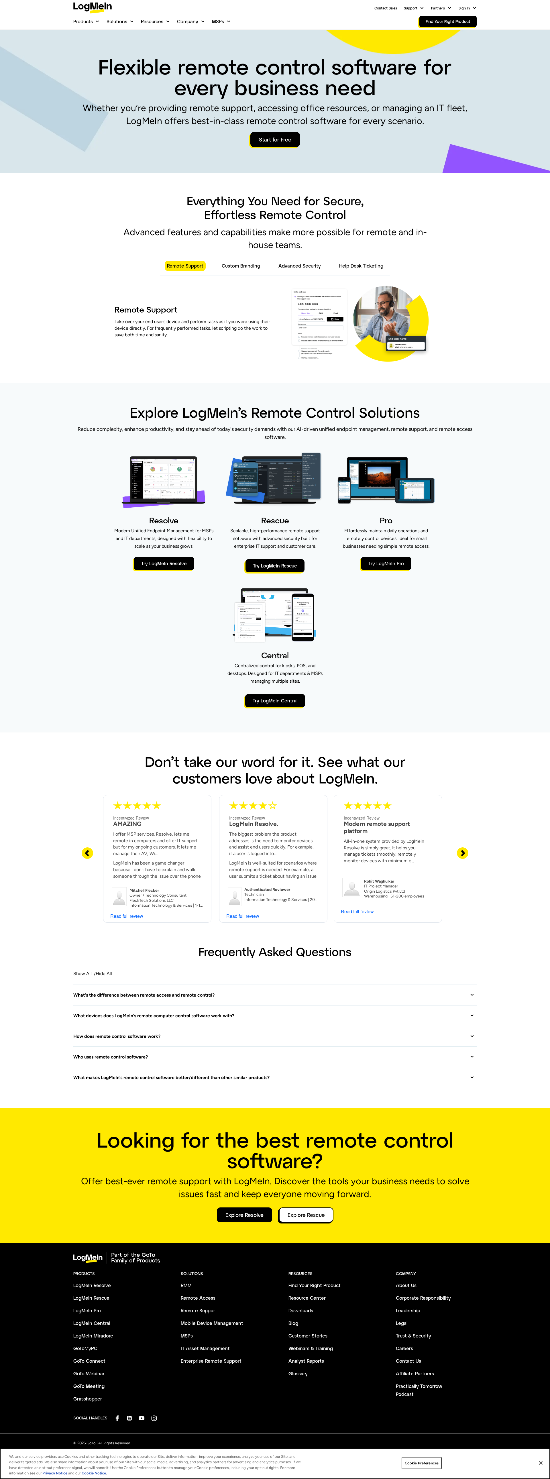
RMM (186, 1285)
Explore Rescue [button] (306, 1215)
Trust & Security (413, 1335)
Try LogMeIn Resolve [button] (164, 563)
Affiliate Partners (415, 1373)
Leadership (408, 1310)
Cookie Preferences (422, 1463)
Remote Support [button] (185, 265)
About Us (406, 1285)
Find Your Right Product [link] (448, 21)
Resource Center (307, 1298)
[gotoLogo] (92, 7)
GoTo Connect (89, 1361)
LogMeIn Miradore (93, 1335)
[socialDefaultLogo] (117, 1418)
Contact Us (408, 1361)
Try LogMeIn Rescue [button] (275, 565)
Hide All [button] (104, 973)
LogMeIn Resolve (92, 1285)
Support (410, 8)
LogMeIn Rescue (91, 1298)
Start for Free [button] (275, 139)
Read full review (126, 916)
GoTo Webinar (89, 1373)
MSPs (218, 21)
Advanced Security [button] (299, 265)
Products (83, 21)
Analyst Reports (306, 1361)
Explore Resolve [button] (244, 1215)
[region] (275, 1463)
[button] (273, 995)
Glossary (298, 1373)
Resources (152, 21)
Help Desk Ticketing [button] (361, 265)
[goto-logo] (275, 1258)
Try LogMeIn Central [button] (275, 700)
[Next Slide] (462, 853)
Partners (438, 8)
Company (187, 21)
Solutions (117, 21)
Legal (402, 1323)
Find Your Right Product (314, 1285)
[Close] (541, 1463)
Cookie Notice (94, 1473)
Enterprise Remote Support (211, 1361)
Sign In (464, 8)
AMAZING (127, 823)
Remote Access (198, 1298)
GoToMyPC (85, 1348)
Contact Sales (385, 8)
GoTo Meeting (89, 1386)
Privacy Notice (54, 1473)
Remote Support (199, 1310)
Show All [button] (82, 973)
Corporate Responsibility (423, 1298)
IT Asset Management (205, 1348)
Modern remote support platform (377, 827)
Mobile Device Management (212, 1323)
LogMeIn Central (91, 1323)
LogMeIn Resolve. (253, 823)
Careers (404, 1348)
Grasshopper (87, 1398)
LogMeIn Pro (87, 1310)
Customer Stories (307, 1335)
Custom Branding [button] (241, 265)
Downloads (300, 1310)
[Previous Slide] (87, 853)
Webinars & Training (310, 1348)
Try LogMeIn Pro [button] (386, 563)
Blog (293, 1323)
